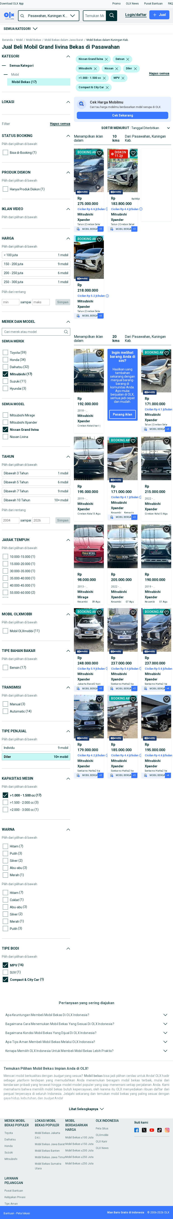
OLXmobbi (102, 1135)
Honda (9, 1146)
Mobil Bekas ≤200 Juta (79, 1150)
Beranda (7, 40)
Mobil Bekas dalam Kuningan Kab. (107, 40)
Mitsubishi (11, 1159)
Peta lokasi (23, 1213)
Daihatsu (10, 1139)
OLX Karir (101, 1141)
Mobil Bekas (33, 40)
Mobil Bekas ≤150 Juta (79, 1144)
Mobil (19, 40)
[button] (11, 3)
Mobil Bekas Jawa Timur (50, 1157)
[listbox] (106, 59)
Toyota (9, 1133)
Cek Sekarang (122, 115)
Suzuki (9, 1152)
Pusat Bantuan (14, 1190)
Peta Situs (102, 1128)
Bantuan (9, 1213)
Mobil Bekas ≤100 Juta (79, 1137)
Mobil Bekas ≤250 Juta (79, 1157)
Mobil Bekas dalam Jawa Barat (64, 40)
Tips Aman (11, 1203)
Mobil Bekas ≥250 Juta (79, 1163)
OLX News (102, 1148)
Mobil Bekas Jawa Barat (50, 1144)
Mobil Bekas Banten (47, 1150)
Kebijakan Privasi (15, 1197)
